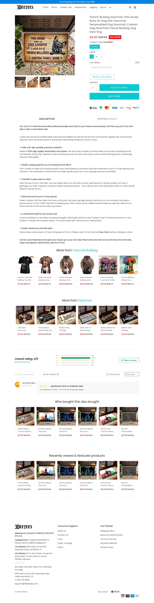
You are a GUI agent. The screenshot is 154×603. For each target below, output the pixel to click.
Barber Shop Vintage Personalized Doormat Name (128, 329)
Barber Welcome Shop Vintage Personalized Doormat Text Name (108, 329)
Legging (93, 7)
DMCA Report (103, 592)
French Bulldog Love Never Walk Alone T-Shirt (107, 279)
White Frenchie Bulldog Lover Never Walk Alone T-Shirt (45, 279)
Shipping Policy (107, 531)
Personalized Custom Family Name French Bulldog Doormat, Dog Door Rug (25, 430)
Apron (103, 7)
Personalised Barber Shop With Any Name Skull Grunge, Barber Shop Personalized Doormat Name (45, 329)
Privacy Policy (106, 547)
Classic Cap (66, 7)
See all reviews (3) (22, 362)
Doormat (85, 300)
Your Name (95, 62)
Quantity (94, 82)
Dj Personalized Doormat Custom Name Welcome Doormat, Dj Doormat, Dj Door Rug (45, 430)
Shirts (54, 7)
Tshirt (45, 7)
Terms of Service (108, 539)
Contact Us (63, 535)
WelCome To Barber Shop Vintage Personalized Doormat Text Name (86, 329)
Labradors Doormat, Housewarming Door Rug (24, 329)
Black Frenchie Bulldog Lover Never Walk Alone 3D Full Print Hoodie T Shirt (87, 279)
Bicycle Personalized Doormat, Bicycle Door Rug (129, 430)
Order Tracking (65, 543)
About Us (62, 531)
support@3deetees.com (26, 583)
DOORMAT (108, 42)
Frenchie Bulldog (85, 250)
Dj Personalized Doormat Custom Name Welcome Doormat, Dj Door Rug (66, 430)
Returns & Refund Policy (111, 535)
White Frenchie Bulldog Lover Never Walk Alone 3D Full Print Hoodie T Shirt (66, 279)
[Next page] (141, 273)
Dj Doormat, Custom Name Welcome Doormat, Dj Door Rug (108, 430)
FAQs (60, 539)
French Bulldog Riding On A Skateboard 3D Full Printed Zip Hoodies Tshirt (128, 279)
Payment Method (108, 543)
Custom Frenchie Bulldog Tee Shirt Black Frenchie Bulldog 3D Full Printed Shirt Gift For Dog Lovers (25, 279)
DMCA (60, 547)
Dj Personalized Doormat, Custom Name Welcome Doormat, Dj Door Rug (87, 430)
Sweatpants (81, 7)
